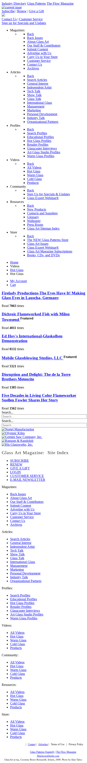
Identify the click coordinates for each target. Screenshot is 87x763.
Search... (7, 412)
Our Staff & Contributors (27, 502)
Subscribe (8, 11)
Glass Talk (17, 558)
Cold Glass (17, 644)
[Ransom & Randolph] (17, 441)
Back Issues (18, 494)
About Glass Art (21, 498)
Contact (31, 744)
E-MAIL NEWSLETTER (27, 479)
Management (18, 565)
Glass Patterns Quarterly (42, 752)
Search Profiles (20, 595)
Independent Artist (22, 546)
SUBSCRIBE (19, 460)
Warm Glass (18, 640)
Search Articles (20, 539)
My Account (18, 281)
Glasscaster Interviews (25, 610)
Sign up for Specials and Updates (24, 23)
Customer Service (31, 19)
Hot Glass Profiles (22, 603)
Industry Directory (14, 3)
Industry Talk (19, 577)
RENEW (16, 464)
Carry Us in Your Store (25, 513)
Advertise (43, 744)
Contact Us (9, 19)
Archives (16, 524)
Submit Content (20, 505)
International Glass (22, 562)
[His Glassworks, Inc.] (17, 444)
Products (16, 648)
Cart (13, 285)
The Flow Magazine (60, 3)
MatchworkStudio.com (48, 756)
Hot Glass (16, 636)
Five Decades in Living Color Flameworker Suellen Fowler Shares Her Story (39, 397)
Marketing (17, 569)
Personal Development (25, 573)
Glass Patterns (36, 3)
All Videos (17, 632)
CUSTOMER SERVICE (27, 476)
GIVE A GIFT (20, 468)
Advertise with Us (22, 509)
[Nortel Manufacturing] (18, 429)
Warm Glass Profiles (23, 618)
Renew (22, 11)
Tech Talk (16, 550)
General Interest (20, 543)
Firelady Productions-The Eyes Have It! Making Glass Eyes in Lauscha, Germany (43, 295)
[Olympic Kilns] (13, 433)
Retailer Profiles (20, 607)
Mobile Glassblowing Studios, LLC (33, 358)
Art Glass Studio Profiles (26, 614)
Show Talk (17, 554)
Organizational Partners (25, 581)
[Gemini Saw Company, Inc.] (22, 437)
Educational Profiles (23, 599)
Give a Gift (36, 11)
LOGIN (15, 472)
